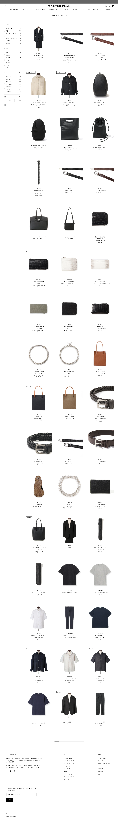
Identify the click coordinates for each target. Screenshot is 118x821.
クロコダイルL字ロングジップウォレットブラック (38, 285)
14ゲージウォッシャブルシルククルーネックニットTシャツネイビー (38, 723)
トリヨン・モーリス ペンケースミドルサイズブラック (38, 594)
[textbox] (8, 100)
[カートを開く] (113, 6)
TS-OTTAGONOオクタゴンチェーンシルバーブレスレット (38, 375)
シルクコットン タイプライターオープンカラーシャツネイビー (69, 105)
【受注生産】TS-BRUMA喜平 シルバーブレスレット (69, 506)
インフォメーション (27, 9)
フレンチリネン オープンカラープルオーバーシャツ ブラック (100, 680)
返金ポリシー (101, 774)
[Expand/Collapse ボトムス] (20, 55)
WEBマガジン (76, 9)
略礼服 (69, 547)
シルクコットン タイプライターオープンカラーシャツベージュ (38, 105)
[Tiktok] (18, 771)
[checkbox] (13, 28)
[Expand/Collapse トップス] (20, 53)
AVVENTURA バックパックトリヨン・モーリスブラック (100, 104)
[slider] (5, 105)
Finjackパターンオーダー (55, 9)
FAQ (99, 766)
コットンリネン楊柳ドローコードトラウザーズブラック (100, 723)
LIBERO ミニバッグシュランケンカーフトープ (69, 418)
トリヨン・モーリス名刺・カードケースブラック (100, 506)
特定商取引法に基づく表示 (105, 763)
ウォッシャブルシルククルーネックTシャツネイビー (100, 637)
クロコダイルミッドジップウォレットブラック (100, 328)
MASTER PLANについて (13, 9)
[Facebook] (7, 771)
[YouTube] (14, 771)
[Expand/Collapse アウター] (20, 58)
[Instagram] (10, 771)
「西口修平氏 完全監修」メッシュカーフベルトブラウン (100, 419)
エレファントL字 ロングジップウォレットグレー (38, 330)
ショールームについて (40, 9)
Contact (108, 9)
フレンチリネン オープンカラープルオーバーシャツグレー (69, 680)
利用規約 (100, 771)
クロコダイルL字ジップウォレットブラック (100, 240)
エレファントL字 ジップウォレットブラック (69, 330)
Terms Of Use (102, 761)
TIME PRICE (66, 9)
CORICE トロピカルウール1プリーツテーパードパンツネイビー (69, 637)
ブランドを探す (86, 9)
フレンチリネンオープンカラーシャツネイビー (38, 680)
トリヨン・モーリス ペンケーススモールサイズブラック (100, 549)
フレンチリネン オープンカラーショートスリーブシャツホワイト (38, 637)
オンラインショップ (97, 9)
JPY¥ (5, 6)
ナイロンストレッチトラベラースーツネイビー (38, 57)
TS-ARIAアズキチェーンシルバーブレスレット (69, 375)
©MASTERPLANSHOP (11, 816)
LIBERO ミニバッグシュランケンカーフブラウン (100, 373)
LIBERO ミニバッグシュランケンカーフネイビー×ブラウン (38, 418)
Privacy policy (102, 758)
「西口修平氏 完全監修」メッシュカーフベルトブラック (39, 463)
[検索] (109, 6)
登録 (10, 800)
